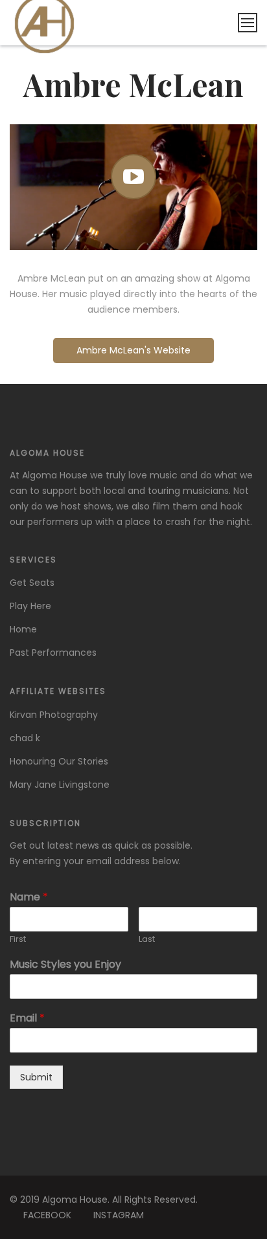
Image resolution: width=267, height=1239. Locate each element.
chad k (25, 737)
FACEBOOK (47, 1215)
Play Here (30, 605)
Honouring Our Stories (59, 761)
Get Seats (32, 582)
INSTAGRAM (118, 1215)
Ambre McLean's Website (133, 350)
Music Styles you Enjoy (65, 965)
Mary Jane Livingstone (60, 784)
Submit (36, 1077)
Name (29, 897)
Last (147, 939)
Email (27, 1018)
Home (23, 629)
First (18, 939)
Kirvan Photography (54, 714)
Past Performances (53, 652)
